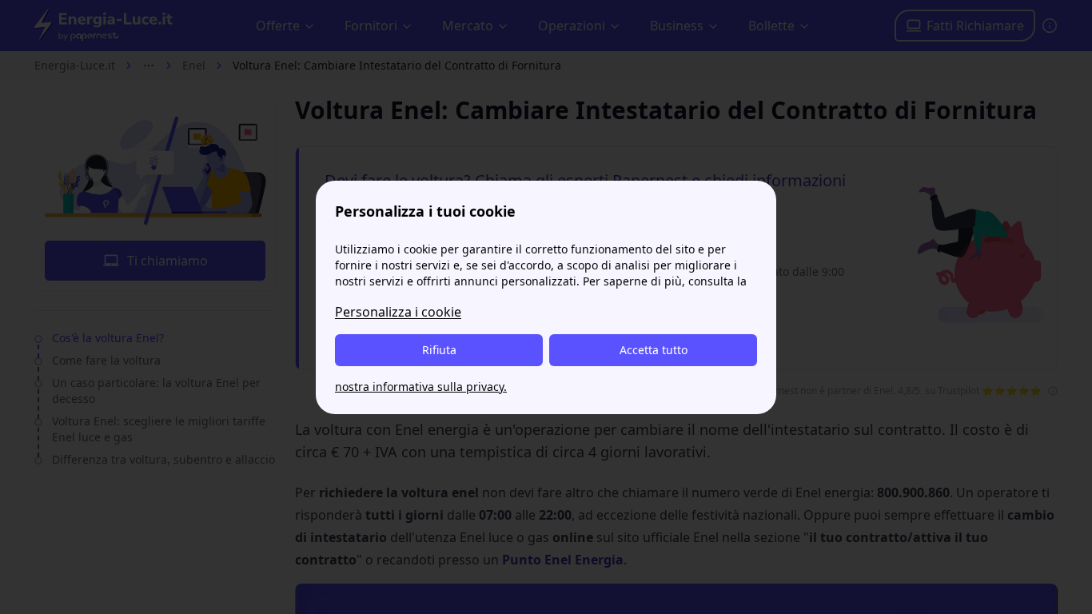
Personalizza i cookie (398, 312)
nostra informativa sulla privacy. (421, 386)
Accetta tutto (653, 349)
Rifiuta (439, 349)
